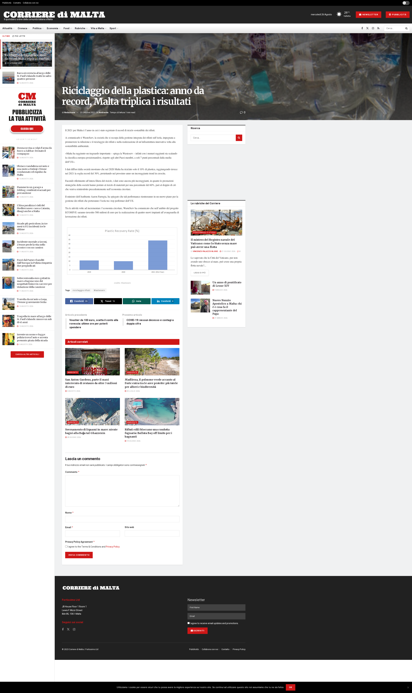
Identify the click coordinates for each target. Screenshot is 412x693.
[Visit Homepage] (54, 15)
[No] (408, 687)
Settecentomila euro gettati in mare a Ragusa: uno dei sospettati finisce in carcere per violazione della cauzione (34, 282)
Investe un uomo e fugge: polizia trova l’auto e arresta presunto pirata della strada (32, 337)
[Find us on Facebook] (362, 28)
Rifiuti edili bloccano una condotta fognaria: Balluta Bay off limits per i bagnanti (148, 433)
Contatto (17, 2)
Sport (113, 28)
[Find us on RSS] (378, 28)
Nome (69, 512)
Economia (52, 28)
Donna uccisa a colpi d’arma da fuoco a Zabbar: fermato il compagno (34, 150)
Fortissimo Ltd (71, 600)
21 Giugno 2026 (228, 251)
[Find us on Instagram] (373, 28)
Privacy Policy (113, 546)
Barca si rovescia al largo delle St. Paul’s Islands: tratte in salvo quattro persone (34, 76)
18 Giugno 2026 (133, 441)
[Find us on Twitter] (367, 28)
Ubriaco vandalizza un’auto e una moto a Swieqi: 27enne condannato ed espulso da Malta (33, 170)
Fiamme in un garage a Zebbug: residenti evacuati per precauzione (34, 190)
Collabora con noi (30, 2)
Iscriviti (198, 630)
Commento (72, 472)
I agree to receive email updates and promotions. (214, 623)
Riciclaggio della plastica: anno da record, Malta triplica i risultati (27, 57)
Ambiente (103, 112)
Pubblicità (6, 2)
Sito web (129, 527)
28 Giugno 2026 (74, 437)
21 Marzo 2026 (220, 318)
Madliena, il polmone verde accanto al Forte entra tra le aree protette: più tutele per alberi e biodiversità (151, 383)
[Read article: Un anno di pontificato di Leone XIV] (200, 288)
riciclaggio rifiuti (81, 290)
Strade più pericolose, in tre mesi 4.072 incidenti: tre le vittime (32, 226)
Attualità (7, 28)
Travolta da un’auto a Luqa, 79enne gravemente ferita (32, 301)
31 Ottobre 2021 (87, 112)
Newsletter (370, 14)
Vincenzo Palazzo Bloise (205, 251)
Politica (37, 28)
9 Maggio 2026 (220, 290)
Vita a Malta (97, 28)
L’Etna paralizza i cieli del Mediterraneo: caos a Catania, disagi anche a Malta (33, 208)
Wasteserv (99, 290)
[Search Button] (407, 28)
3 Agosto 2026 (73, 391)
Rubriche (80, 28)
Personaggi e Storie (204, 232)
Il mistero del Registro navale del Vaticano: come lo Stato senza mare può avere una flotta (214, 243)
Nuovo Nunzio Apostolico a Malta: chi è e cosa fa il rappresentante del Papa (227, 307)
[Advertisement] (216, 171)
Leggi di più (201, 272)
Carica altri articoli (27, 354)
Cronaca (22, 28)
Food (66, 28)
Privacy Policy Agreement (80, 542)
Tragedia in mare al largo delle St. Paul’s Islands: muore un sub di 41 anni (34, 319)
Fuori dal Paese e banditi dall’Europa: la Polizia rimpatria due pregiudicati (34, 263)
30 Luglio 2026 (133, 391)
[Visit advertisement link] (27, 113)
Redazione (69, 112)
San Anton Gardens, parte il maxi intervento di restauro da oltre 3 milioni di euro (91, 383)
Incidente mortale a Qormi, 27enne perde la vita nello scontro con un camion (32, 244)
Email (69, 527)
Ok (290, 687)
